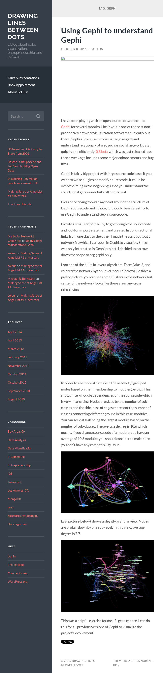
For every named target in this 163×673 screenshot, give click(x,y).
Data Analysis (17, 440)
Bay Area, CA (16, 431)
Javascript (14, 482)
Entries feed (16, 564)
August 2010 (16, 399)
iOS (10, 473)
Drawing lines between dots (23, 26)
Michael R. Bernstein (21, 278)
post (11, 507)
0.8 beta (102, 151)
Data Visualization (20, 448)
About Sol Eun (18, 92)
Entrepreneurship (19, 465)
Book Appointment (21, 85)
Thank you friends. (20, 204)
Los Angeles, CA (18, 490)
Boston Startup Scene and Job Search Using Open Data (24, 166)
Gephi (65, 126)
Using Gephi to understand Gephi (107, 35)
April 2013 (15, 340)
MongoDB (14, 499)
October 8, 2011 (74, 49)
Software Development (23, 515)
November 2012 (18, 365)
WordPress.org (17, 581)
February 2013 (17, 357)
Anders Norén (139, 660)
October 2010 (17, 382)
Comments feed (18, 573)
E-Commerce (16, 456)
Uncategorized (17, 524)
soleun (12, 253)
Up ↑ (116, 665)
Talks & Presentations (23, 78)
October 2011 (17, 374)
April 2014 (15, 332)
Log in (12, 556)
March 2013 (16, 349)
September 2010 (19, 391)
